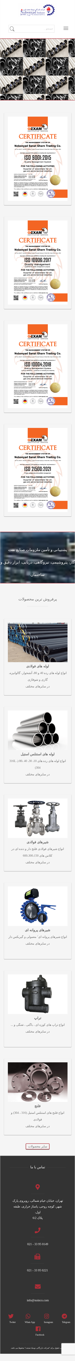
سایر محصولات (37, 1146)
